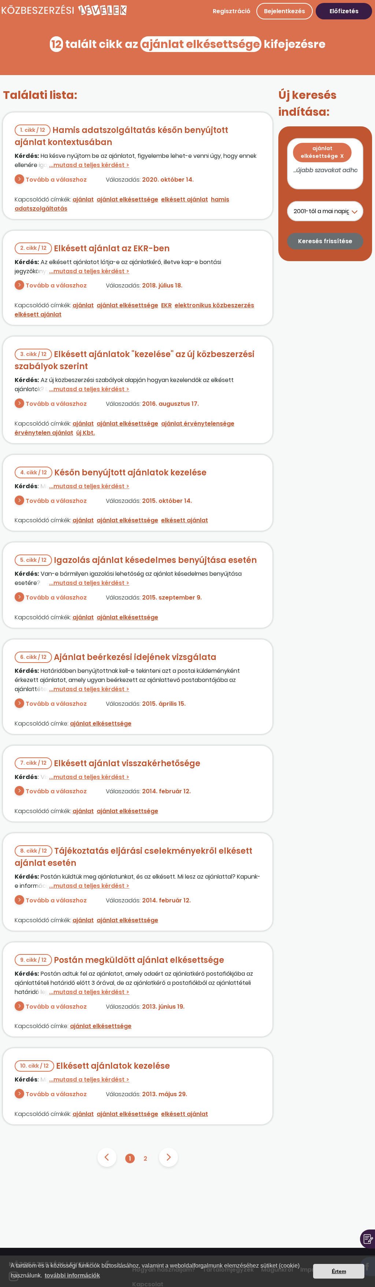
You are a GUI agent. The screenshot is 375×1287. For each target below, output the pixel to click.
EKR (166, 305)
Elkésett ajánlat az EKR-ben (95, 248)
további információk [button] (72, 1275)
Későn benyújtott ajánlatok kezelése (113, 472)
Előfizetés (344, 11)
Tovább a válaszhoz (56, 179)
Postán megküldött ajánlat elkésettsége (122, 960)
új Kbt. (85, 433)
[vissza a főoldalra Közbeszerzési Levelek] (64, 14)
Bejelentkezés (284, 11)
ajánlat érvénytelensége (197, 423)
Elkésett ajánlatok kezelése (95, 1066)
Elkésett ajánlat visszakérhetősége (110, 763)
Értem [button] (339, 1271)
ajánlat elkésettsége (127, 199)
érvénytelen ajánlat (44, 433)
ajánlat (83, 199)
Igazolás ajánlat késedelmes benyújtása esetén (138, 560)
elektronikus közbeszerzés (214, 305)
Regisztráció (231, 11)
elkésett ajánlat (184, 199)
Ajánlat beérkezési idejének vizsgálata (118, 657)
